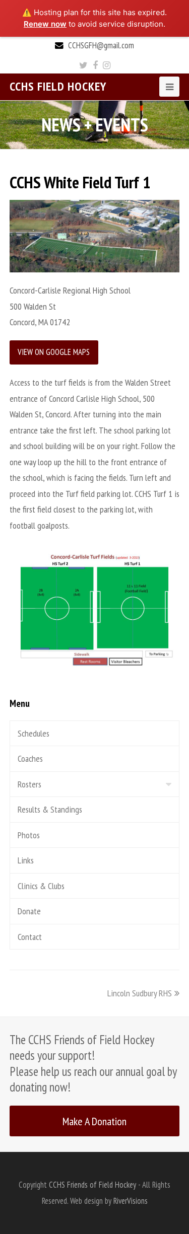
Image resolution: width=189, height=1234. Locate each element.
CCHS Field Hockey (58, 86)
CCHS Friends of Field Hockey (92, 1184)
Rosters (29, 784)
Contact (30, 936)
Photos (29, 835)
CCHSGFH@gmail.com (101, 45)
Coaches (30, 758)
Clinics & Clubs (41, 886)
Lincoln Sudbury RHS (139, 993)
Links (26, 860)
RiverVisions (130, 1200)
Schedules (33, 733)
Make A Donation (94, 1121)
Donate (29, 911)
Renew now (45, 24)
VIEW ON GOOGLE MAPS (54, 351)
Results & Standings (50, 809)
